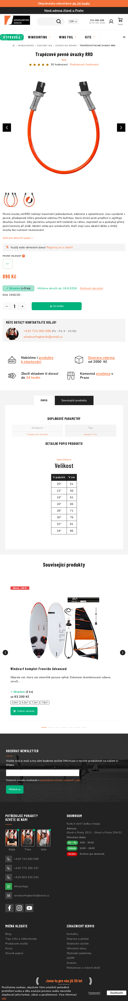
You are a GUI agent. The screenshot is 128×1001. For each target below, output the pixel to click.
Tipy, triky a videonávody (21, 936)
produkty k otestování (36, 357)
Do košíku (58, 303)
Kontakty (71, 931)
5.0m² (15, 700)
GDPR (69, 955)
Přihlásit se (15, 786)
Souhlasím (114, 993)
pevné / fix (89, 432)
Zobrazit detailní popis (17, 235)
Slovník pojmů (14, 951)
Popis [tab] (42, 397)
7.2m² (35, 700)
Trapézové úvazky (36, 432)
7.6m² (45, 700)
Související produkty (73, 398)
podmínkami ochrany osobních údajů (60, 777)
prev (5, 650)
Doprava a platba (77, 936)
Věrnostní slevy (75, 946)
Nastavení (92, 993)
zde (4, 998)
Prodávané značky (16, 941)
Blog (8, 931)
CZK (69, 21)
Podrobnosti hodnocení (83, 64)
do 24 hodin (80, 3)
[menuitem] (12, 37)
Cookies (71, 960)
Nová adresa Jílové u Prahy (62, 10)
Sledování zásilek (77, 941)
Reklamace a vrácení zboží (82, 965)
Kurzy (8, 946)
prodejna (102, 371)
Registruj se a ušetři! (59, 245)
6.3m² (25, 700)
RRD (62, 60)
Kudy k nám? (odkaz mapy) (82, 821)
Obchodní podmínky (78, 951)
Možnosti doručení (91, 286)
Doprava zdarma (100, 355)
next (120, 650)
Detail (24, 708)
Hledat (56, 21)
